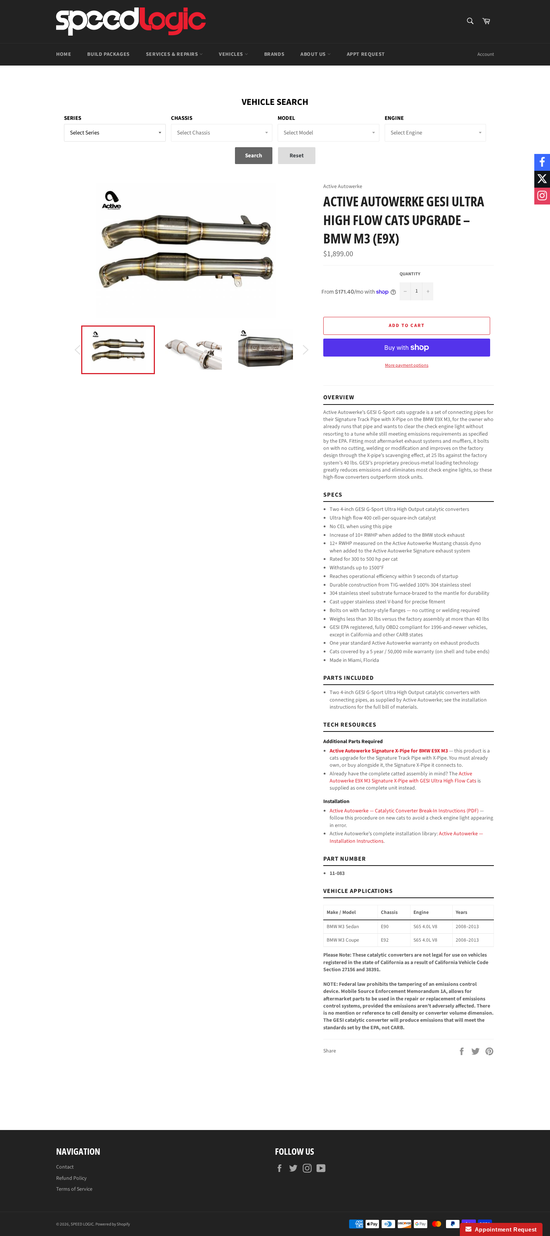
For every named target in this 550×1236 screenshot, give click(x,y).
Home (63, 54)
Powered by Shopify (112, 1224)
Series (72, 118)
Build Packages (108, 54)
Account (485, 54)
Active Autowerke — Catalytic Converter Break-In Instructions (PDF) (404, 811)
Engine (394, 118)
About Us (313, 54)
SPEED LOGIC (82, 1224)
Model (286, 118)
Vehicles (231, 54)
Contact (65, 1167)
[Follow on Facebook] (542, 162)
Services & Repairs (172, 54)
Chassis (181, 118)
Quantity (410, 274)
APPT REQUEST (366, 54)
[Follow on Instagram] (542, 196)
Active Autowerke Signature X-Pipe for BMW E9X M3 (389, 751)
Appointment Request (504, 1229)
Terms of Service (74, 1189)
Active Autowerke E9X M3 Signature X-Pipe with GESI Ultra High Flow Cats (403, 777)
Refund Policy (71, 1178)
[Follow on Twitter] (542, 179)
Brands (274, 54)
